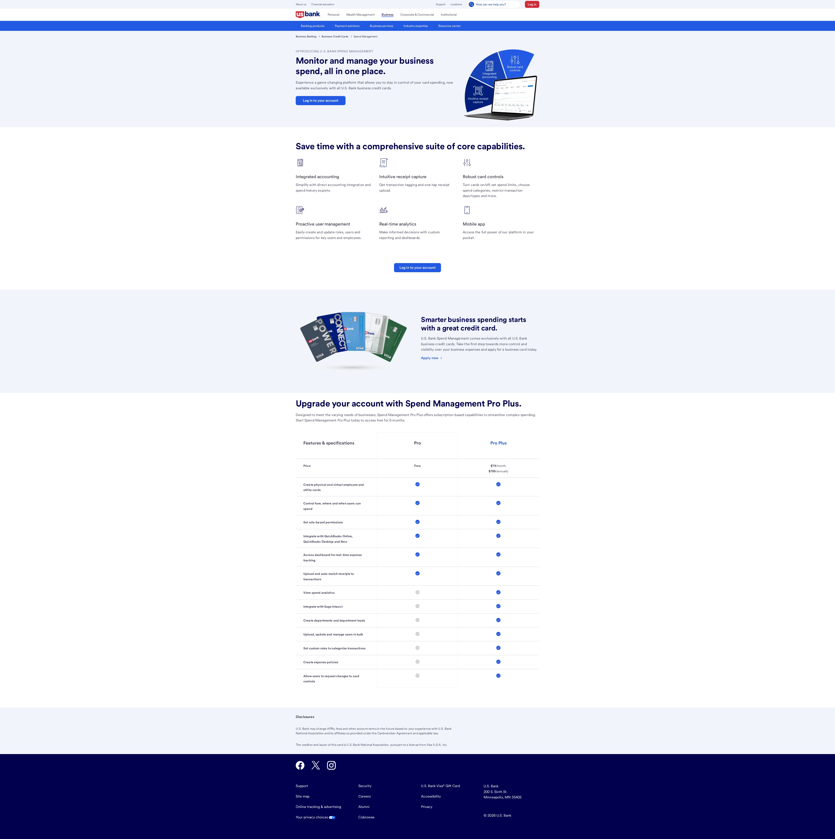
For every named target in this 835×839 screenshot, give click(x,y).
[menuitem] (308, 15)
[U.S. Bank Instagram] (331, 765)
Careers (364, 796)
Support (440, 4)
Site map (302, 796)
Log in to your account (417, 267)
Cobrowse (366, 817)
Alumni (363, 807)
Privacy (426, 807)
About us (301, 4)
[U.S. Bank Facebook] (300, 765)
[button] (532, 4)
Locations (456, 4)
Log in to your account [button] (320, 100)
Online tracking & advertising (318, 807)
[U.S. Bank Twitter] (315, 765)
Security (364, 786)
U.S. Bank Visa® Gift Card (440, 786)
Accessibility (431, 796)
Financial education (322, 4)
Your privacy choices (312, 817)
